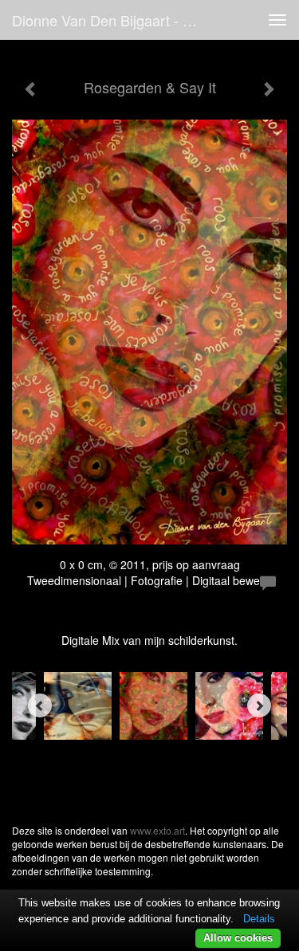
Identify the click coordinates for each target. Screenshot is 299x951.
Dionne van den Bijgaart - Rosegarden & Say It (114, 20)
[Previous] (40, 705)
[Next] (259, 705)
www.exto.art (157, 830)
